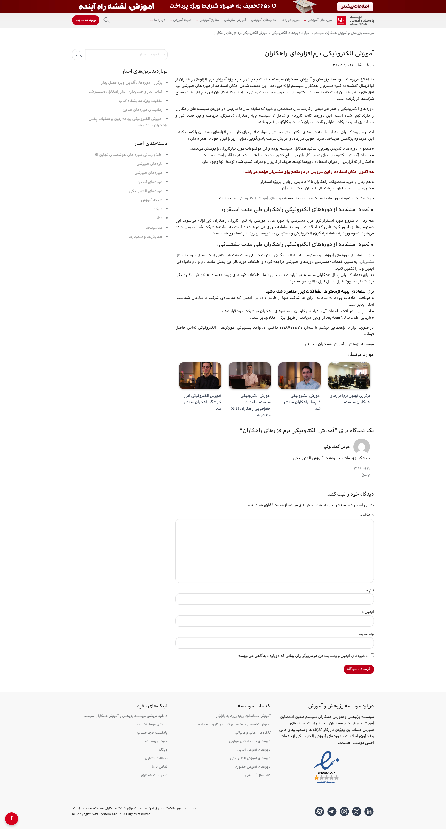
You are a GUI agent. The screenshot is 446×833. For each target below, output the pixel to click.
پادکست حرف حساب (152, 733)
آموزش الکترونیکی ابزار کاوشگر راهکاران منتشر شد (202, 402)
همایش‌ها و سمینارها (145, 237)
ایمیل (368, 612)
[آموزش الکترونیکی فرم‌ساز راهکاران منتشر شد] (299, 375)
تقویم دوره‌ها (290, 20)
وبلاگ (163, 750)
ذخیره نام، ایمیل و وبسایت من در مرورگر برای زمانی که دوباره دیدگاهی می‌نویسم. (302, 656)
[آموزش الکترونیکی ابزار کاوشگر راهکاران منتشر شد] (200, 375)
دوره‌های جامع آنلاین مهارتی (250, 741)
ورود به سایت (86, 20)
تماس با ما (160, 767)
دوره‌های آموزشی (319, 20)
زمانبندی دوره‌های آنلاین (142, 110)
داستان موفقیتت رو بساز (149, 724)
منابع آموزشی (209, 20)
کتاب (158, 218)
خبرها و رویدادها (155, 741)
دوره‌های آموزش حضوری (253, 767)
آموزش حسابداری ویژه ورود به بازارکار (243, 716)
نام (370, 590)
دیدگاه (367, 515)
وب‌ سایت (366, 634)
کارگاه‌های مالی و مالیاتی (253, 733)
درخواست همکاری (154, 775)
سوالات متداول (156, 758)
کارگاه (157, 209)
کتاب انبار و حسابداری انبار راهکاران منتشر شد (125, 92)
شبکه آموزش (182, 20)
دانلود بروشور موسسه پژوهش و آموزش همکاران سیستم (126, 716)
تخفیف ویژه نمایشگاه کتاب (140, 101)
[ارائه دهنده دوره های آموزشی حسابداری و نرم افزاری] (355, 20)
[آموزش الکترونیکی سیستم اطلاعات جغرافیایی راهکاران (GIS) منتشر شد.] (250, 375)
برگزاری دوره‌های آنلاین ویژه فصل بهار (131, 83)
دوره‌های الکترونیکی (145, 191)
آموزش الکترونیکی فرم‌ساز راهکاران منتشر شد (302, 402)
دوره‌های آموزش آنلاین (254, 750)
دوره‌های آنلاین (149, 182)
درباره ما (159, 20)
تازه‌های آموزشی (149, 164)
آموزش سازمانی (235, 20)
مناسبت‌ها (154, 228)
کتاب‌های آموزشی (263, 20)
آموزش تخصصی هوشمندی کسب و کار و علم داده (234, 724)
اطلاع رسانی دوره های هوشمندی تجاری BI (128, 155)
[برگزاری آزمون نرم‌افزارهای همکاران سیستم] (349, 375)
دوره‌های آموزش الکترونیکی (260, 198)
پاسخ (366, 475)
